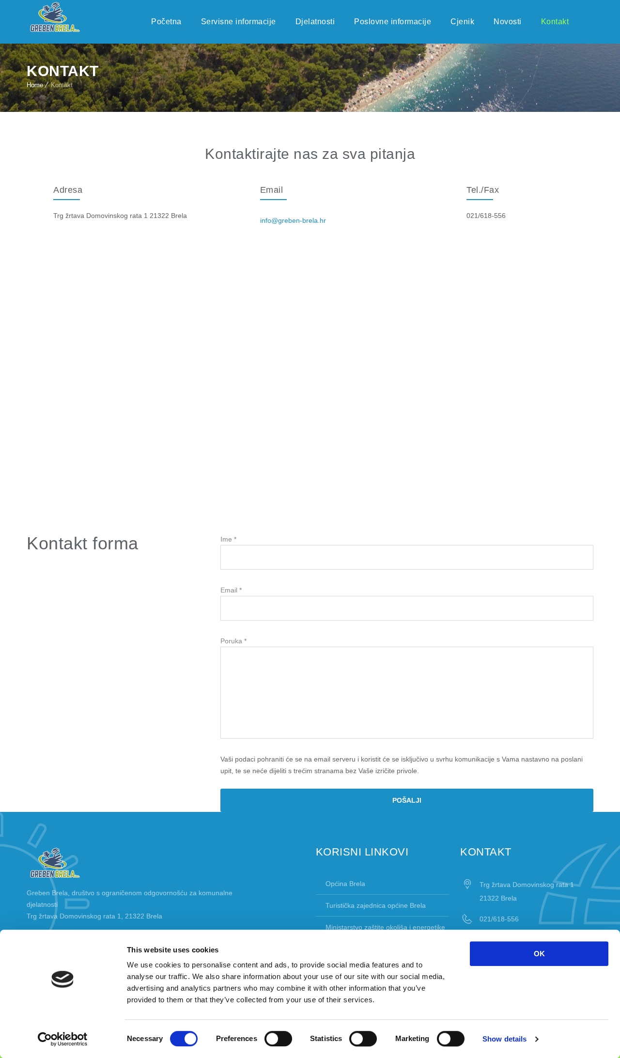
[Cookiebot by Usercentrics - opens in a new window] (62, 1039)
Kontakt (555, 21)
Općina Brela (345, 883)
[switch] (278, 1038)
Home (35, 85)
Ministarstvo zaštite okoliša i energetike (385, 927)
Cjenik (462, 21)
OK (539, 953)
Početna (166, 21)
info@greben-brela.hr (293, 220)
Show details (504, 1039)
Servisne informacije (238, 21)
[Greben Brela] (55, 17)
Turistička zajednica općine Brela (376, 905)
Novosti (508, 21)
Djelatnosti (315, 21)
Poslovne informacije (392, 21)
